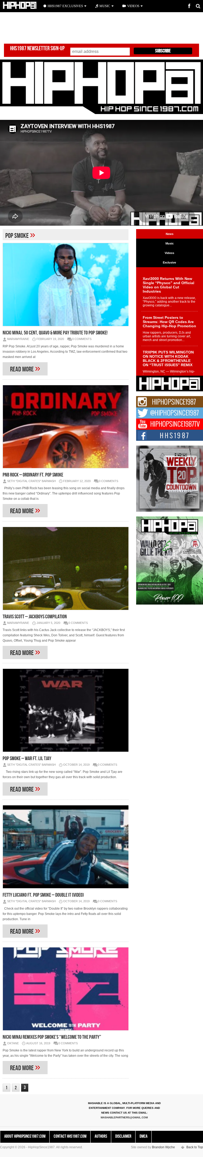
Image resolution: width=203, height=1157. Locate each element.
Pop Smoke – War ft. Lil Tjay (27, 758)
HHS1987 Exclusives (65, 6)
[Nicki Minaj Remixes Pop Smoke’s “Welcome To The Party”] (65, 989)
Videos (133, 6)
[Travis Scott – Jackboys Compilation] (65, 568)
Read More (25, 368)
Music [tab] (169, 243)
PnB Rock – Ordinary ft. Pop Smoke (33, 475)
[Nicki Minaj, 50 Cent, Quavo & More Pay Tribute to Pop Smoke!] (65, 284)
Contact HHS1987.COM (70, 1136)
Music (104, 6)
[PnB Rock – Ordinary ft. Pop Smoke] (65, 426)
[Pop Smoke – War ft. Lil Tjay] (65, 710)
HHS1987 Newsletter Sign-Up (37, 48)
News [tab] (169, 233)
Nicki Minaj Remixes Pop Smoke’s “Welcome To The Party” (52, 1037)
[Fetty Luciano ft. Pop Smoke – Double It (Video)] (65, 846)
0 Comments (81, 339)
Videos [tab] (169, 253)
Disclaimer (123, 1136)
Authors (101, 1136)
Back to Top (194, 1147)
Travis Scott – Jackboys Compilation (35, 617)
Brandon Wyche (163, 1147)
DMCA (143, 1136)
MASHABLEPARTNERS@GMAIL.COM (124, 1117)
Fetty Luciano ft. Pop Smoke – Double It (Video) (43, 895)
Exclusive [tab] (169, 262)
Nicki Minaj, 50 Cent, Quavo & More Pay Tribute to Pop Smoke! (55, 333)
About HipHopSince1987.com (24, 1136)
